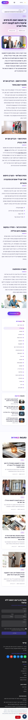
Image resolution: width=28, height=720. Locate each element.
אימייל (12, 614)
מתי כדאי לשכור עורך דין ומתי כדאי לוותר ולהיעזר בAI (15, 702)
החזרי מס (24, 687)
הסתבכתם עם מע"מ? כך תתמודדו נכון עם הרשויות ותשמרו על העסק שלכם (15, 707)
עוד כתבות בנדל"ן (14, 313)
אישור (17, 717)
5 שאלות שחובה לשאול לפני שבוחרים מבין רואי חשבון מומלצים (15, 699)
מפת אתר (24, 673)
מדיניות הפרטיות (22, 713)
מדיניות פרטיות (23, 677)
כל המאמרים (23, 671)
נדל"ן (20, 10)
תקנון (25, 675)
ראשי (24, 10)
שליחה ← (14, 633)
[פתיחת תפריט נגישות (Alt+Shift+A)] (24, 716)
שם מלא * (24, 608)
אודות (25, 666)
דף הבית (24, 664)
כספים (25, 691)
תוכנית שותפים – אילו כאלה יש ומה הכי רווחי (17, 704)
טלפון (25, 614)
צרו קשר (5, 2)
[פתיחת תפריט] (14, 2)
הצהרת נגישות (23, 679)
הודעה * (24, 619)
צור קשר (24, 668)
